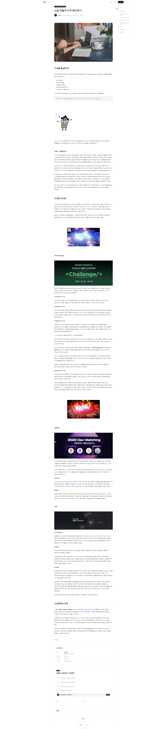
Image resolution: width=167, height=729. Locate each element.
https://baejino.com (68, 661)
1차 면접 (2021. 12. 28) (124, 20)
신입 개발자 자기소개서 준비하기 (68, 682)
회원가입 (121, 2)
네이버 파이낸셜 (121, 11)
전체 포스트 (83, 700)
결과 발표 (122, 32)
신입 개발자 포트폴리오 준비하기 (68, 678)
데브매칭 (120, 26)
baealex (59, 15)
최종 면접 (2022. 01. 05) (124, 23)
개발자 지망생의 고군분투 (60, 6)
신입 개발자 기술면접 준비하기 (67, 686)
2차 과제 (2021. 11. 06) (124, 17)
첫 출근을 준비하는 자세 (90, 609)
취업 (56, 639)
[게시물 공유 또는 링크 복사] (86, 725)
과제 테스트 (122, 29)
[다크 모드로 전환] (110, 2)
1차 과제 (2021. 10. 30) (124, 14)
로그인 (115, 2)
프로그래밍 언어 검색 (69, 481)
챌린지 (60, 290)
